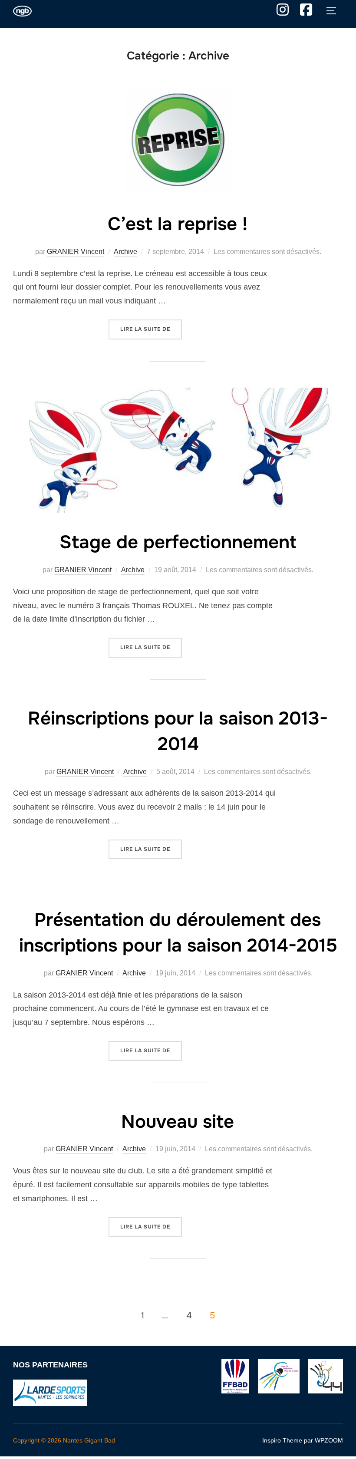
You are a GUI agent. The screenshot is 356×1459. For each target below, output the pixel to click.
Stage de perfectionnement (177, 542)
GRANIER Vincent (75, 251)
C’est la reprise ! (177, 224)
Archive (125, 251)
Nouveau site (177, 1121)
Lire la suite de (151, 329)
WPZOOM (329, 1440)
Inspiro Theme (282, 1440)
